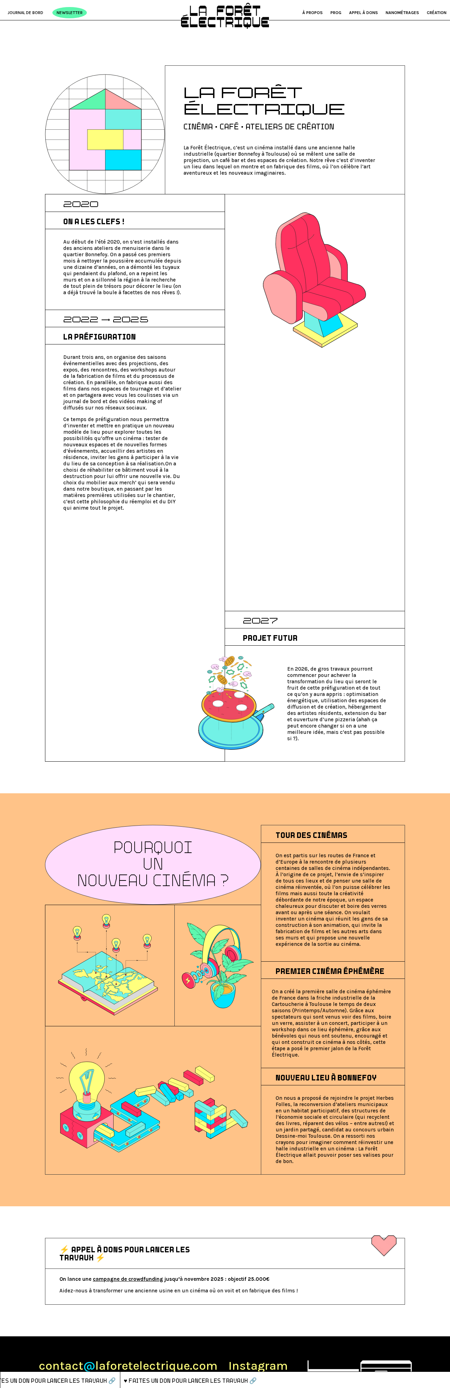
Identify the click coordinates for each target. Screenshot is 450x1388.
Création (436, 12)
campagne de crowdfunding (128, 1279)
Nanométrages (402, 12)
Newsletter (70, 12)
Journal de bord (25, 12)
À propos (312, 12)
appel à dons (363, 12)
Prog (335, 12)
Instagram (258, 1366)
